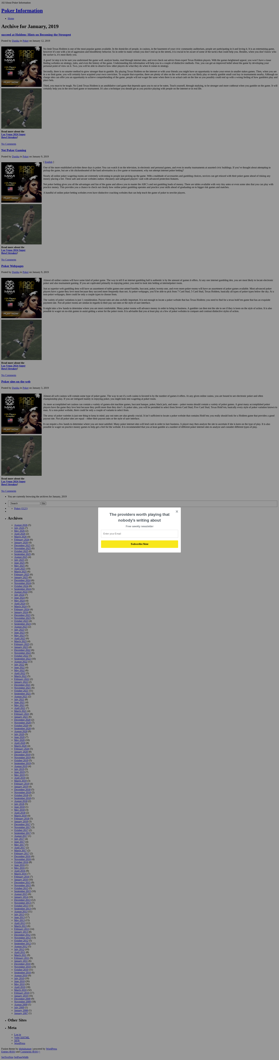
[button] (139, 517)
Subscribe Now (140, 544)
